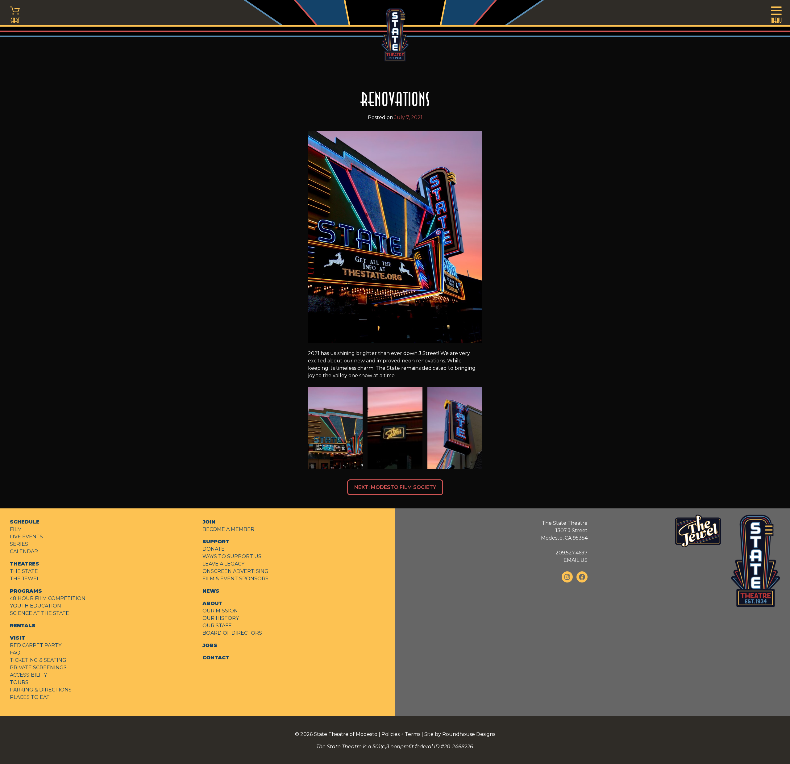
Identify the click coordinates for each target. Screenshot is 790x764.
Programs (26, 591)
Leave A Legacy (223, 564)
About (212, 603)
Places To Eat (30, 697)
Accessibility (28, 675)
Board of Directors (232, 633)
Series (19, 544)
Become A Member (228, 529)
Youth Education (35, 606)
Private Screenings (38, 667)
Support (215, 542)
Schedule (25, 522)
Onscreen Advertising (235, 571)
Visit (17, 638)
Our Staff (216, 625)
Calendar (24, 551)
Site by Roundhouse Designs (459, 734)
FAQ (15, 653)
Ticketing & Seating (38, 660)
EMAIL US (575, 560)
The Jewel (25, 579)
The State (24, 571)
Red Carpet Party (35, 645)
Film (16, 529)
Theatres (24, 564)
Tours (19, 682)
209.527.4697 (571, 553)
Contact (215, 658)
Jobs (209, 645)
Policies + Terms (400, 734)
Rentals (22, 625)
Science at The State (39, 613)
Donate (213, 549)
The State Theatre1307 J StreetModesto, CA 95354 (564, 530)
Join (208, 522)
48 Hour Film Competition (47, 598)
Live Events (26, 537)
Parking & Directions (41, 690)
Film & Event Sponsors (235, 579)
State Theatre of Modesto (345, 734)
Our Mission (220, 611)
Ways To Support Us (231, 556)
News (210, 591)
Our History (220, 618)
